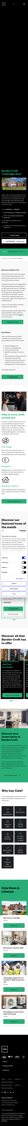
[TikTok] (13, 1092)
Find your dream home (14, 501)
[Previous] (3, 189)
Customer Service (8, 1066)
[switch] (24, 562)
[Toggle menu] (24, 4)
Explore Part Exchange (12, 695)
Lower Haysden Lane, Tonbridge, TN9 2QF (15, 212)
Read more (14, 925)
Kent (10, 258)
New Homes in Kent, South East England (10, 1102)
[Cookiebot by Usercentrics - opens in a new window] (19, 531)
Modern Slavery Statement (7, 1088)
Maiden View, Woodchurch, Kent (8, 1105)
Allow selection (14, 588)
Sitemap (3, 1079)
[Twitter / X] (7, 1092)
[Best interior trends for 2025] (14, 938)
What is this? (7, 217)
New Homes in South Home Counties (9, 1100)
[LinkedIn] (10, 1092)
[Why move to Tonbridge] (14, 908)
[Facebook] (2, 1092)
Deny (14, 593)
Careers (5, 1061)
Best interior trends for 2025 (13, 948)
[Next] (24, 189)
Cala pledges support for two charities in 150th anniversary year (13, 980)
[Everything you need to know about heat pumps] (14, 1002)
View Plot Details (13, 614)
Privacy (9, 1079)
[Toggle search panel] (14, 4)
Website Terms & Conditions (7, 1082)
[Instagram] (5, 1092)
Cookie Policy (17, 1079)
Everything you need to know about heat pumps (13, 1013)
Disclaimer (17, 1085)
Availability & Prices (13, 251)
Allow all (14, 583)
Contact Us (6, 1070)
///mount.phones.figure (17, 215)
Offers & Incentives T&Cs (7, 1085)
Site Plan (21, 251)
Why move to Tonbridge (11, 918)
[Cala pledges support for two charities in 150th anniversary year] (14, 968)
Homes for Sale (5, 258)
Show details (19, 578)
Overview (4, 251)
